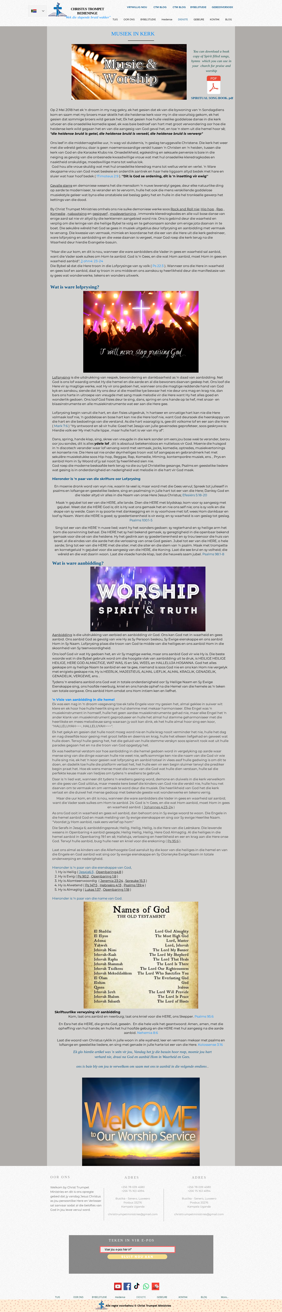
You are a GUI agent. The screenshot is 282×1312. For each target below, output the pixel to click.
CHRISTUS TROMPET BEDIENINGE (87, 11)
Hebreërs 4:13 (110, 885)
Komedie (57, 214)
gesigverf (100, 214)
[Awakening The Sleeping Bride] (118, 1286)
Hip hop (207, 209)
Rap (219, 209)
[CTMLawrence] (127, 1286)
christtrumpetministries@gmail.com (133, 1214)
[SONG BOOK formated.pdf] (213, 85)
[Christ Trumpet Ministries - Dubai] (146, 1286)
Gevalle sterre (61, 185)
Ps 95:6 (173, 841)
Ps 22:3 (158, 266)
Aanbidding (62, 635)
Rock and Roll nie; (185, 209)
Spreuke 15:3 (135, 881)
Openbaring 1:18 (116, 889)
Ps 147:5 (91, 885)
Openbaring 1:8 (103, 876)
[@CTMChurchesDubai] (136, 1286)
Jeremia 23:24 (111, 881)
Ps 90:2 (83, 876)
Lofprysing (61, 377)
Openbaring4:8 (108, 872)
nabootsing (77, 214)
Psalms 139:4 (134, 885)
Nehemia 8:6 (147, 1033)
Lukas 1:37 (93, 889)
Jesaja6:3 (86, 872)
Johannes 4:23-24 (158, 807)
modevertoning (123, 214)
